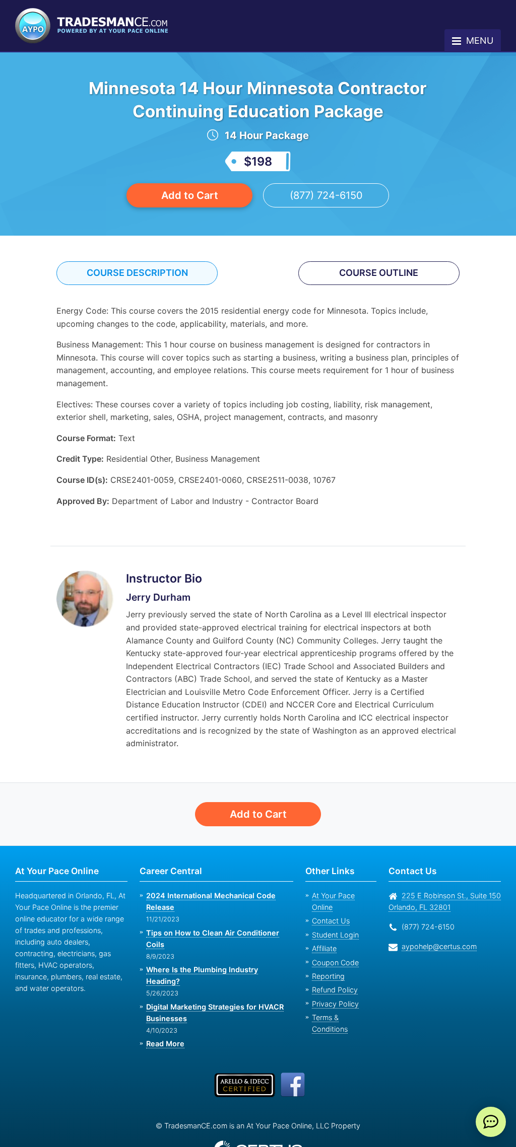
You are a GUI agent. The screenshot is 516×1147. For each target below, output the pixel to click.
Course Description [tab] (137, 272)
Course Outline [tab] (378, 272)
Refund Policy (335, 989)
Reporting (328, 976)
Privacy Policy (335, 1003)
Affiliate (324, 948)
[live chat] (491, 1122)
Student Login (335, 934)
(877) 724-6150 (326, 195)
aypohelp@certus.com (439, 946)
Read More (165, 1043)
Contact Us (331, 920)
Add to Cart (189, 195)
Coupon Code (335, 962)
